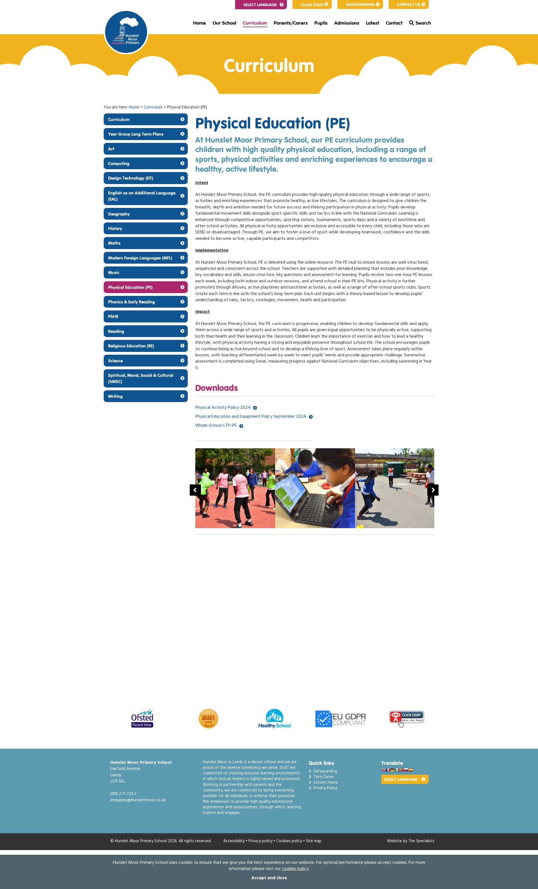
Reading (116, 331)
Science (115, 360)
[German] (392, 770)
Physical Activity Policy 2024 (223, 408)
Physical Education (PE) (130, 287)
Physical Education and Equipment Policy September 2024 (250, 417)
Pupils (321, 23)
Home (199, 23)
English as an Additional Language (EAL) (141, 195)
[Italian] (397, 770)
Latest (372, 23)
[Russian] (406, 770)
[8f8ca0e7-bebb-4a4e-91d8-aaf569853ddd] (237, 488)
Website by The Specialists (410, 841)
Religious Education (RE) (131, 345)
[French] (388, 770)
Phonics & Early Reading (131, 301)
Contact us (408, 4)
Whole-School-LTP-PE (216, 426)
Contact (394, 23)
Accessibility (234, 841)
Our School (224, 23)
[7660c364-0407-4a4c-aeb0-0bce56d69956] (396, 488)
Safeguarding (360, 4)
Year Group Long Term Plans (135, 133)
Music (113, 272)
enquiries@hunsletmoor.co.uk (138, 800)
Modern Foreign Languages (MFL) (140, 257)
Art (111, 148)
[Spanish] (410, 770)
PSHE (113, 316)
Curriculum (255, 23)
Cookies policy (289, 841)
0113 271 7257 (123, 794)
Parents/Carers (291, 23)
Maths (114, 242)
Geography (119, 213)
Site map (313, 841)
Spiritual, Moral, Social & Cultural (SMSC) (140, 378)
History (115, 228)
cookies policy (295, 869)
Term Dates (322, 777)
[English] (383, 770)
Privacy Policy (324, 788)
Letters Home (324, 783)
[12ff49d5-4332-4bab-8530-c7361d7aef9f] (316, 488)
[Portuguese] (401, 770)
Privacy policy (260, 841)
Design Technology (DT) (130, 177)
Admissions (346, 23)
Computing (118, 163)
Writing (115, 396)
